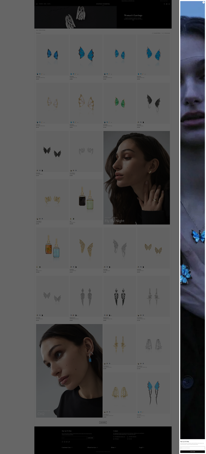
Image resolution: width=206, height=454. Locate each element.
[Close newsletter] (204, 2)
